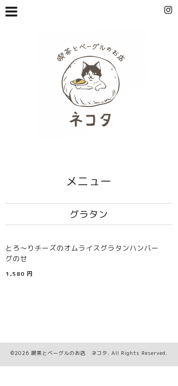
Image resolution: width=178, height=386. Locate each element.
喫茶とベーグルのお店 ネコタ (69, 353)
